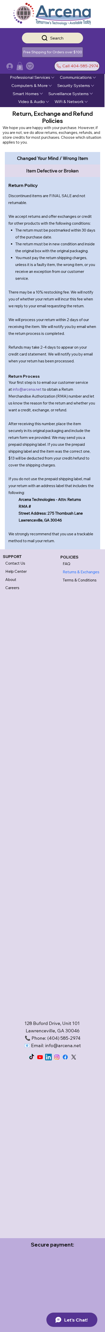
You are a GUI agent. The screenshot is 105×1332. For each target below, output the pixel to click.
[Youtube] (40, 1057)
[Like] (30, 66)
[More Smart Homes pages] (41, 93)
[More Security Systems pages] (92, 85)
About (10, 579)
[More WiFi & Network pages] (86, 101)
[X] (73, 1057)
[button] (52, 52)
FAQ (66, 563)
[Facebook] (65, 1057)
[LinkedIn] (48, 1057)
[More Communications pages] (94, 77)
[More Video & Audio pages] (47, 101)
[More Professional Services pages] (52, 77)
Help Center (16, 571)
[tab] (52, 158)
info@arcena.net (27, 389)
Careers (12, 587)
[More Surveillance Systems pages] (91, 93)
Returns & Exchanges (81, 571)
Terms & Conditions (80, 580)
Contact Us (15, 563)
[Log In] (4, 66)
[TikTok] (31, 1057)
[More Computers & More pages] (50, 85)
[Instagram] (57, 1057)
